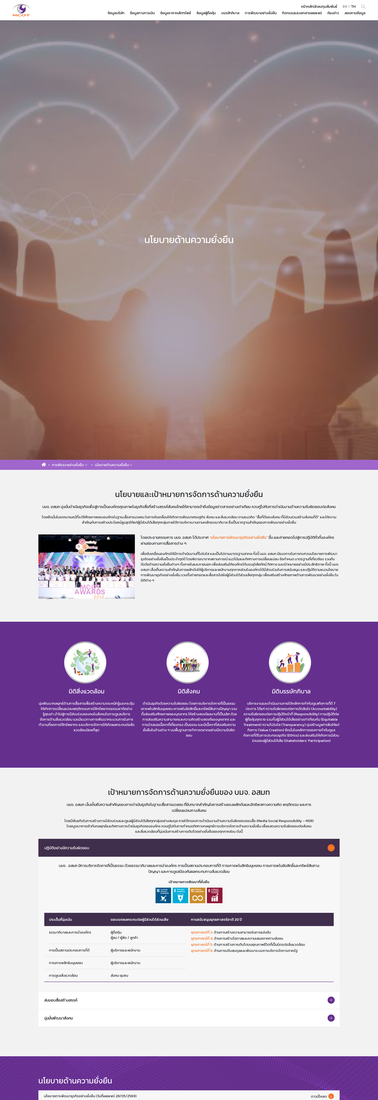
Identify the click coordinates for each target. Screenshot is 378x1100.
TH (353, 6)
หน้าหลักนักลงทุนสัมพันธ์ (319, 6)
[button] (69, 464)
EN (345, 6)
